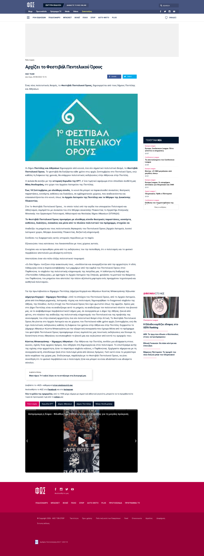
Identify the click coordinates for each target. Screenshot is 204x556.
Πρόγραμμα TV (55, 12)
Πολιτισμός (29, 60)
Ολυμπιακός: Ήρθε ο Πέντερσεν (158, 194)
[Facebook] (161, 11)
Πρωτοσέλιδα (41, 12)
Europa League (150, 146)
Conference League (152, 157)
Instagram (68, 389)
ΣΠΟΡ (93, 18)
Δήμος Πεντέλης (83, 404)
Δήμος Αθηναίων (65, 404)
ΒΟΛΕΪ (77, 18)
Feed (126, 518)
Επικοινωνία (137, 518)
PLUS (114, 18)
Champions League (150, 320)
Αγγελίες (149, 518)
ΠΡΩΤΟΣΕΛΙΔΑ (115, 503)
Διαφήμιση (161, 518)
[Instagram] (170, 11)
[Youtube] (175, 11)
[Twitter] (166, 11)
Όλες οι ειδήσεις (160, 207)
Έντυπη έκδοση (43, 523)
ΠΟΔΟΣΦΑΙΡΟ (54, 18)
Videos (75, 12)
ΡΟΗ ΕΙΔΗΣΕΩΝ (39, 18)
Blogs (30, 12)
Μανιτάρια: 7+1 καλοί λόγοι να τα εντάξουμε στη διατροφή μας (57, 376)
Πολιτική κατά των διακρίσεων (108, 518)
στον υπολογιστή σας (63, 385)
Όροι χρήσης (87, 518)
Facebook (52, 389)
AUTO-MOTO (103, 18)
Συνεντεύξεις (87, 12)
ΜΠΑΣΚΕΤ (67, 18)
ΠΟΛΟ (85, 18)
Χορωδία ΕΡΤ (47, 404)
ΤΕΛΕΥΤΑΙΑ (154, 140)
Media (67, 12)
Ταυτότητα (74, 518)
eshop (57, 397)
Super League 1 (150, 191)
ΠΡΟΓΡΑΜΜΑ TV (132, 503)
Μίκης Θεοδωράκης (104, 404)
